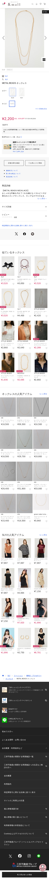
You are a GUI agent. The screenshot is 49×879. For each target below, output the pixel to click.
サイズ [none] (4, 104)
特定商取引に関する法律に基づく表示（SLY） (17, 225)
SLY (6, 76)
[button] (24, 38)
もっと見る (41, 198)
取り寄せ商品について (13, 173)
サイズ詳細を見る (41, 108)
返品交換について (12, 176)
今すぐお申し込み (18, 151)
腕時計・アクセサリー (33, 676)
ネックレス (9, 679)
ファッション (18, 676)
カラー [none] (4, 91)
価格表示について (12, 170)
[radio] (12, 93)
